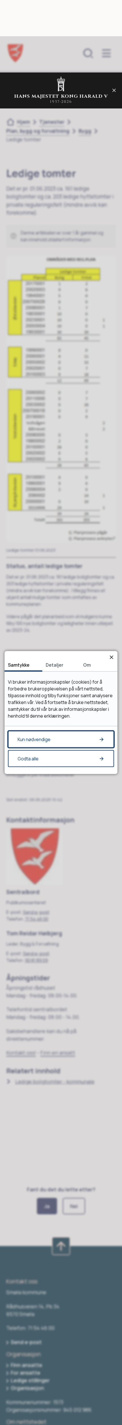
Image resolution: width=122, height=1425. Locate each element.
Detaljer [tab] (54, 665)
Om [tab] (87, 665)
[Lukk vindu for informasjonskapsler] (111, 657)
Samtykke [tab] (19, 665)
